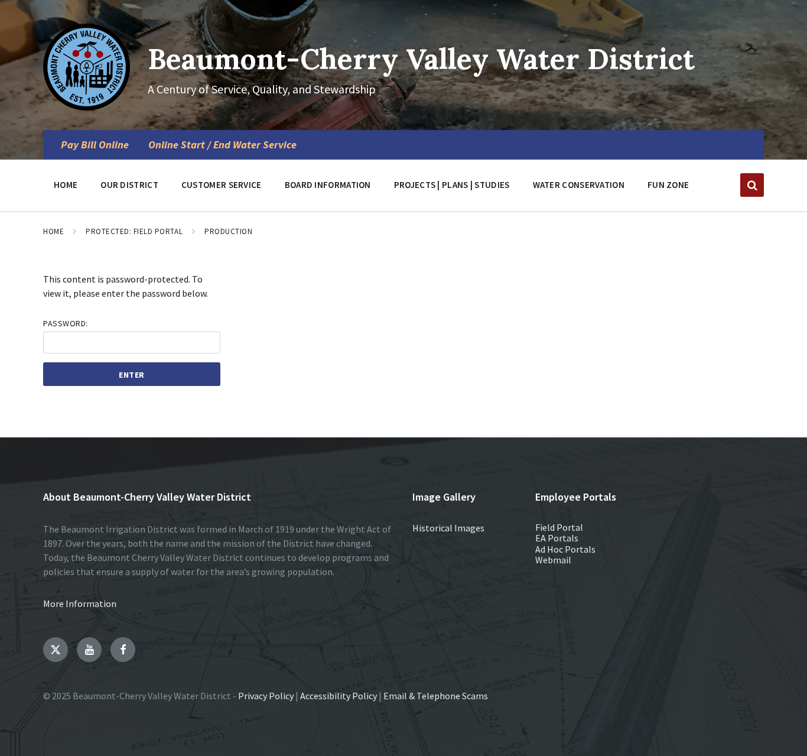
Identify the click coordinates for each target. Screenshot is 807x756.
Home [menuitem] (65, 184)
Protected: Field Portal (134, 231)
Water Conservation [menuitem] (578, 184)
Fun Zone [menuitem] (668, 184)
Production (228, 231)
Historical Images (448, 528)
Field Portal (559, 527)
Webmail (553, 560)
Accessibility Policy (338, 696)
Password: (65, 323)
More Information (79, 603)
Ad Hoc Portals (565, 549)
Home (53, 231)
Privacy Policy (266, 696)
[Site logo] (86, 107)
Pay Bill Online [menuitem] (95, 145)
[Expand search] (752, 185)
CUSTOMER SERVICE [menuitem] (221, 184)
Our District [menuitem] (129, 184)
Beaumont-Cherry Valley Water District (421, 59)
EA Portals (556, 538)
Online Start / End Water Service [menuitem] (222, 145)
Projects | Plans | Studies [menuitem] (452, 184)
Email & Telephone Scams (435, 696)
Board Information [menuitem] (328, 184)
